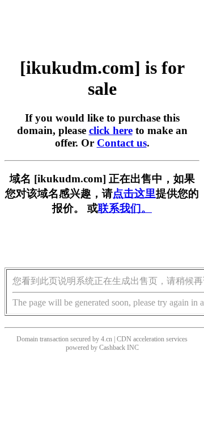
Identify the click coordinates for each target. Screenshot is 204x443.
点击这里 (134, 193)
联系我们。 (125, 208)
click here (111, 130)
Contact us (122, 143)
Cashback (112, 348)
